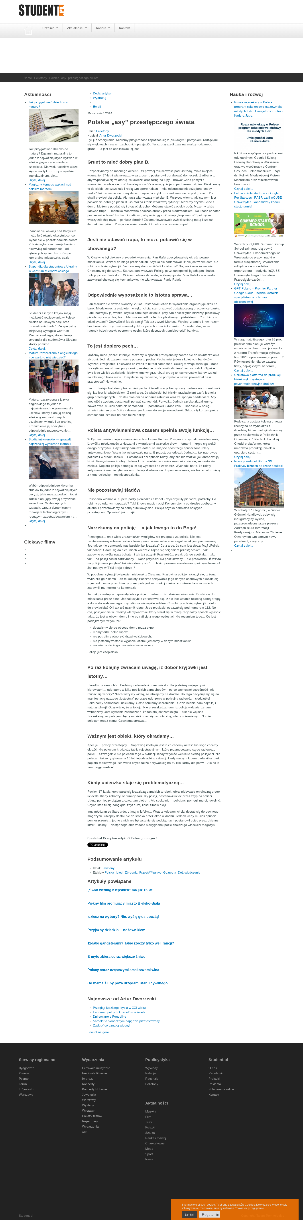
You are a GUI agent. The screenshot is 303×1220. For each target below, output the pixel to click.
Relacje (150, 1073)
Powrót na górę (98, 1032)
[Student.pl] (41, 11)
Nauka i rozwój (155, 1138)
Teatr (148, 1122)
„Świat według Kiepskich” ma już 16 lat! (120, 890)
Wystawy (88, 1110)
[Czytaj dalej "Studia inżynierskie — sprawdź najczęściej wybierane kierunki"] (54, 462)
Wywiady (151, 1068)
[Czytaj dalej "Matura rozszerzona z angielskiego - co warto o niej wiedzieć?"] (54, 376)
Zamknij (189, 1214)
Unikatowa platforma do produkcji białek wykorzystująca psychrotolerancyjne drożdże (257, 379)
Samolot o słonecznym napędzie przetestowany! (127, 1021)
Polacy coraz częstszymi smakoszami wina (123, 970)
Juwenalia (89, 1094)
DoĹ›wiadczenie (189, 872)
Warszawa (26, 1094)
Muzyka (150, 1111)
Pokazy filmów (92, 1116)
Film (148, 1116)
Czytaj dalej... (38, 180)
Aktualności (75, 28)
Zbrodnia (131, 872)
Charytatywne (155, 1143)
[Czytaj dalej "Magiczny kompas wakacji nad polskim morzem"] (54, 207)
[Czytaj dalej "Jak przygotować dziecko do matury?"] (54, 125)
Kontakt (124, 28)
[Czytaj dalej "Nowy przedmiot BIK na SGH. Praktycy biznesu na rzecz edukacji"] (259, 487)
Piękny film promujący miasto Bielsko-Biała (123, 903)
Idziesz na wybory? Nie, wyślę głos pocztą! (123, 917)
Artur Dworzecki (110, 135)
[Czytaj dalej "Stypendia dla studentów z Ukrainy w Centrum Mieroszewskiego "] (54, 289)
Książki (150, 1127)
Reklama (215, 1084)
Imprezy (87, 1078)
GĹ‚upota (169, 872)
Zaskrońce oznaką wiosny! (111, 1025)
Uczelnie (48, 28)
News (149, 1159)
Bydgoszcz (26, 1068)
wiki (84, 1132)
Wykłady (88, 1105)
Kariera (101, 28)
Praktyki (214, 1078)
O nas (213, 1068)
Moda (149, 1148)
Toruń (23, 1084)
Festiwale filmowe (94, 1073)
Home (28, 78)
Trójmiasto (26, 1089)
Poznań (24, 1078)
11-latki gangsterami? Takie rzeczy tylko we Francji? (130, 943)
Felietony (40, 78)
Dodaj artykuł (102, 93)
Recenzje (151, 1078)
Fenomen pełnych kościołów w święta (119, 1012)
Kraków (24, 1073)
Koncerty (88, 1084)
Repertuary (90, 1121)
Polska (109, 872)
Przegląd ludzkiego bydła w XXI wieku (119, 1007)
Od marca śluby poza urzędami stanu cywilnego (127, 983)
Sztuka (150, 1132)
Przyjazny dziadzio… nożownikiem (116, 930)
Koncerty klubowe (94, 1089)
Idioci (119, 872)
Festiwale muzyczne (96, 1068)
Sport (149, 1154)
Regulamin (216, 1073)
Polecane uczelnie (221, 1089)
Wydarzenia (90, 1126)
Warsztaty (89, 1100)
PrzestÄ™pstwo (150, 872)
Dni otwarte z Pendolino (109, 1016)
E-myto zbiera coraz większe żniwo (116, 956)
